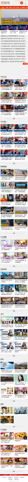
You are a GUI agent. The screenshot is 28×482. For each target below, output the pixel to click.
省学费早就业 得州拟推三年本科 (20, 228)
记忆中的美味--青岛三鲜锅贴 (20, 454)
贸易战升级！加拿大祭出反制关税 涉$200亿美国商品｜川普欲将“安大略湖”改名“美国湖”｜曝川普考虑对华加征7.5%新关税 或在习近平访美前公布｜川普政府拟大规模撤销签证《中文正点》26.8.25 (21, 101)
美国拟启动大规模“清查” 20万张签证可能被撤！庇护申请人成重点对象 (23, 32)
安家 (10, 7)
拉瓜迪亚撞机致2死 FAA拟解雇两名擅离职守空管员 (14, 48)
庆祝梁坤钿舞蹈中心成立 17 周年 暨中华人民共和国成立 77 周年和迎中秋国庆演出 (20, 396)
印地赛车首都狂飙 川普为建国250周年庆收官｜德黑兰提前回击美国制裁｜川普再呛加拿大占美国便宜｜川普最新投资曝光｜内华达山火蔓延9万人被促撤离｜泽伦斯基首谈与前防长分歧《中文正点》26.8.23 (21, 114)
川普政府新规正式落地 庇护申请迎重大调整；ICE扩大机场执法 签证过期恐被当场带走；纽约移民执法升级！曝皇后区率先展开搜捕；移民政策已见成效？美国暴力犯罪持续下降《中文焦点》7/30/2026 (7, 158)
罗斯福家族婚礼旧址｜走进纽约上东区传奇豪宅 (20, 306)
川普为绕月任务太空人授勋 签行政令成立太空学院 (14, 43)
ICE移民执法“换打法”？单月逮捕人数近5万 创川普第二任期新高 (14, 32)
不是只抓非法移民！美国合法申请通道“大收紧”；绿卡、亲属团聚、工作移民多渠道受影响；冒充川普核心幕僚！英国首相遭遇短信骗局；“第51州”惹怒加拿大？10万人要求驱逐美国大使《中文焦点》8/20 (21, 133)
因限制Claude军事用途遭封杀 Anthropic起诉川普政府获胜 (14, 36)
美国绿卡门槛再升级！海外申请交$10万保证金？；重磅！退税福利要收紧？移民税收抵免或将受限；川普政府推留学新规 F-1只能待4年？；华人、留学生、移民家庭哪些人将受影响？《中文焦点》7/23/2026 (20, 158)
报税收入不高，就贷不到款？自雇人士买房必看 (7, 351)
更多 (25, 63)
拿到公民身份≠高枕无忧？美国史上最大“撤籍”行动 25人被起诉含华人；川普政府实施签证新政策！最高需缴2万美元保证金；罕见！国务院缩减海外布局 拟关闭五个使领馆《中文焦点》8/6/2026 (20, 146)
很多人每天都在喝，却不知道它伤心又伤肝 (20, 383)
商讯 (18, 7)
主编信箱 (10, 479)
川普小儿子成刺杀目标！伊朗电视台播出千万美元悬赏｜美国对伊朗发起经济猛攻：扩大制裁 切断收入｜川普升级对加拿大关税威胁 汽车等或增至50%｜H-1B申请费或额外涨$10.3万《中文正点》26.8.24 (7, 114)
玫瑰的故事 (3, 423)
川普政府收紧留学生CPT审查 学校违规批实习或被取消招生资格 (7, 191)
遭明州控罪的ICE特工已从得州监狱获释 (6, 203)
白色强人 (16, 414)
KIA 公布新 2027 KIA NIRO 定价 (7, 383)
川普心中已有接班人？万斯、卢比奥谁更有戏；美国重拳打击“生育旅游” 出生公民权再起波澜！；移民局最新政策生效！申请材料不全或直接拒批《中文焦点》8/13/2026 (7, 146)
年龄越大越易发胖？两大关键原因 (20, 261)
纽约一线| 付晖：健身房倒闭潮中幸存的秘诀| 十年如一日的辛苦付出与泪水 (21, 338)
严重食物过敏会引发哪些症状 (20, 248)
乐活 (14, 7)
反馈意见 (10, 477)
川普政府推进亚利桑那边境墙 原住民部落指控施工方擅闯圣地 (20, 178)
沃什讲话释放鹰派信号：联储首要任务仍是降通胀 (14, 51)
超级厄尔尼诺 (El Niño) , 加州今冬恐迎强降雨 (7, 371)
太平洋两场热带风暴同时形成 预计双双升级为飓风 (14, 41)
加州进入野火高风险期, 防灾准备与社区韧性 (20, 371)
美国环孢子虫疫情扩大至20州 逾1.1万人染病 (14, 38)
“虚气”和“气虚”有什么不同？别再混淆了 (6, 261)
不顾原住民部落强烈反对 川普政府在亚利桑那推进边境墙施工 (14, 56)
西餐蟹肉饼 (17, 440)
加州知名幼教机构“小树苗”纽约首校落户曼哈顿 (7, 326)
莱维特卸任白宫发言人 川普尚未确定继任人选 (7, 228)
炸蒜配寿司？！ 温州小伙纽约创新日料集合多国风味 (20, 466)
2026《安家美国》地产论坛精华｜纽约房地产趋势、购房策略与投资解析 (20, 293)
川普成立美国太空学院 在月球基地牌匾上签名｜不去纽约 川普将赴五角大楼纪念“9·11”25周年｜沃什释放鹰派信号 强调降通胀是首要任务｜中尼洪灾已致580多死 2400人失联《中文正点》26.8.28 (7, 88)
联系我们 (16, 477)
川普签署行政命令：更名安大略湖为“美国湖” (20, 203)
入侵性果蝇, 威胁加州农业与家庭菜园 (6, 396)
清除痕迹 (16, 479)
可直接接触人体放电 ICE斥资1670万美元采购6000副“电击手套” (14, 59)
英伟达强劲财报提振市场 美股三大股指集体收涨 (7, 216)
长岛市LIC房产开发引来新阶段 (6, 281)
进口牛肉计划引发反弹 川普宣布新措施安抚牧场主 (14, 54)
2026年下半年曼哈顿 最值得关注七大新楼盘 (21, 281)
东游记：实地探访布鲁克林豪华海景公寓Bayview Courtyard (7, 293)
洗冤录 (2, 414)
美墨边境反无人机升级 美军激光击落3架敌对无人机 (14, 61)
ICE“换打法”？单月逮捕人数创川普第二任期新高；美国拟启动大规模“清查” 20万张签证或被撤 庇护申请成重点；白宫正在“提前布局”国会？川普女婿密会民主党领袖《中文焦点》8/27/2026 (7, 133)
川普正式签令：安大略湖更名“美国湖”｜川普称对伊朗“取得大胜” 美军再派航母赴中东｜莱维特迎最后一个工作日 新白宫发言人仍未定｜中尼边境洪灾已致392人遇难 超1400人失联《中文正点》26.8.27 (20, 88)
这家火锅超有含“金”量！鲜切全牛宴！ (6, 454)
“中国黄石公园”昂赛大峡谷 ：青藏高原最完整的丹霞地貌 (20, 191)
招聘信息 (22, 477)
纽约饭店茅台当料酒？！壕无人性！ (5, 441)
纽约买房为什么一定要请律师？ (20, 351)
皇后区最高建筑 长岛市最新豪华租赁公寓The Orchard (7, 306)
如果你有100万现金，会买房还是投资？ (6, 338)
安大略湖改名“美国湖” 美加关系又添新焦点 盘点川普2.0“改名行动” (4, 32)
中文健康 (22, 7)
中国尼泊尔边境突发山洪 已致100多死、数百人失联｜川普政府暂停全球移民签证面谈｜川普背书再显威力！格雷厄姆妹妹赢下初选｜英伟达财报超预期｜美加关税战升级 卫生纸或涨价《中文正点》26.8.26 (7, 101)
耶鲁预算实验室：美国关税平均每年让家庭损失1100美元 (20, 216)
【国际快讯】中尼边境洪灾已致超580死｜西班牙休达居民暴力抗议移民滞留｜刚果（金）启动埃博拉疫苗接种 (7, 178)
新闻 (7, 7)
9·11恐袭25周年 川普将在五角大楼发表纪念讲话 (14, 46)
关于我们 (4, 477)
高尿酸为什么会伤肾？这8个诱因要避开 (7, 248)
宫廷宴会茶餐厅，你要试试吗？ (7, 466)
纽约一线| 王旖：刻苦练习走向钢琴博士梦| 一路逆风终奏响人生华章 (21, 326)
